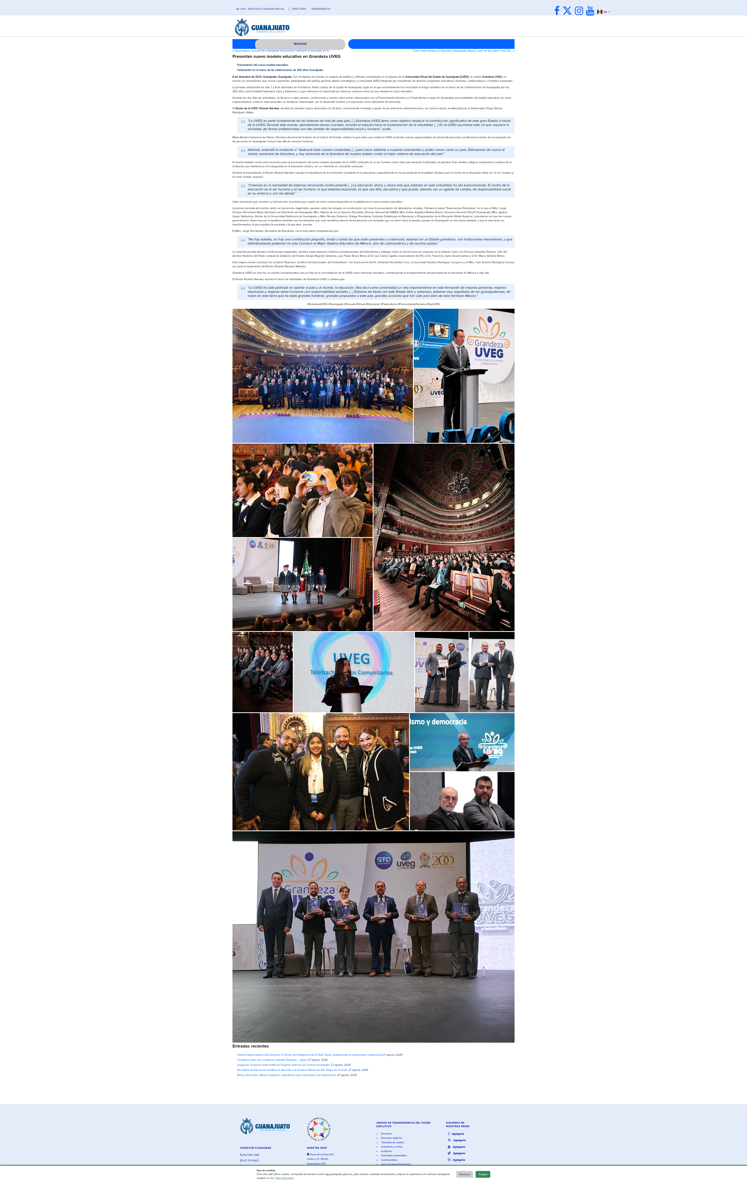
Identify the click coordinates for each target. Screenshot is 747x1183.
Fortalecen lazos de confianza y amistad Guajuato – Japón (272, 1060)
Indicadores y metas (392, 1147)
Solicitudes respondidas (394, 1155)
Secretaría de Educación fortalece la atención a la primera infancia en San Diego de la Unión (292, 1070)
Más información (285, 1178)
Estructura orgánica (391, 1138)
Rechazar (464, 1174)
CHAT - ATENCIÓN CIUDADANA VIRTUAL (262, 9)
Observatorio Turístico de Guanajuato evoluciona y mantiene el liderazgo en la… (282, 50)
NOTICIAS (300, 44)
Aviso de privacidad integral (396, 1164)
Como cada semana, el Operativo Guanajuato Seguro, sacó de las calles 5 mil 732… (463, 50)
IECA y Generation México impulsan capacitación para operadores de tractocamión (286, 1075)
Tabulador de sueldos (392, 1142)
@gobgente (457, 1134)
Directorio (386, 1134)
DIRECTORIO (299, 9)
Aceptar (483, 1174)
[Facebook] (558, 11)
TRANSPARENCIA (320, 9)
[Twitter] (568, 11)
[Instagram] (580, 11)
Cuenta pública (389, 1160)
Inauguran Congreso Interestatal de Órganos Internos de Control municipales (283, 1065)
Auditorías (386, 1151)
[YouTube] (591, 11)
